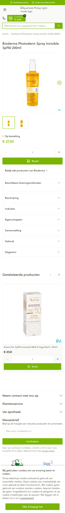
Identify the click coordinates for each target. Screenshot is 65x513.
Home (5, 33)
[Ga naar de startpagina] (35, 10)
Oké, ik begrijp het (32, 506)
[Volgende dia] (59, 274)
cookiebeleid (27, 498)
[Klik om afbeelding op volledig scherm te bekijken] (32, 83)
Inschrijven (32, 441)
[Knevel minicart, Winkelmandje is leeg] (10, 18)
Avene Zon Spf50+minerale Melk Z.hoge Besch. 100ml (30, 347)
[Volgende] (59, 82)
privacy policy (48, 450)
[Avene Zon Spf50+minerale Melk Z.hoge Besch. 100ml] (32, 314)
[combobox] (28, 26)
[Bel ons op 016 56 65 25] (3, 18)
